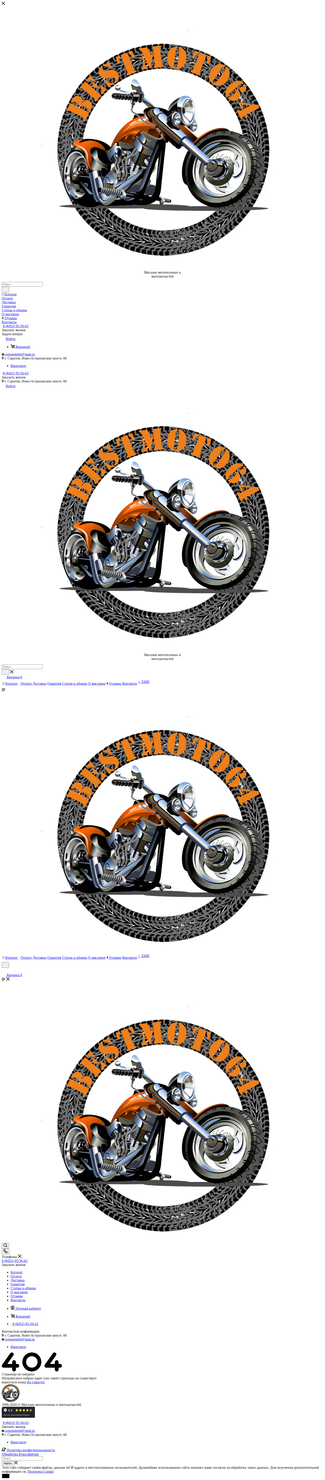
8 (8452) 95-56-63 (16, 326)
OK (6, 1476)
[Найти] (5, 289)
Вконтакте (18, 366)
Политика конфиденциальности (31, 1450)
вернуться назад (14, 1382)
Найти (7, 1463)
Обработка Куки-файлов (20, 1454)
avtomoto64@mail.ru (20, 354)
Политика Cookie (41, 1471)
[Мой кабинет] (4, 970)
